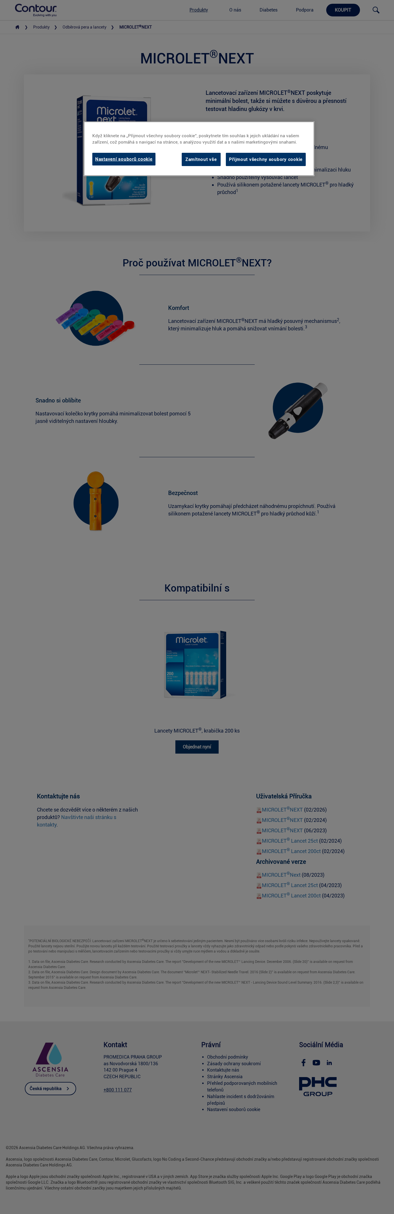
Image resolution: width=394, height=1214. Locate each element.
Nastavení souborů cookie (124, 159)
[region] (199, 148)
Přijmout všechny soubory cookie (266, 159)
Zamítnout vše (201, 159)
